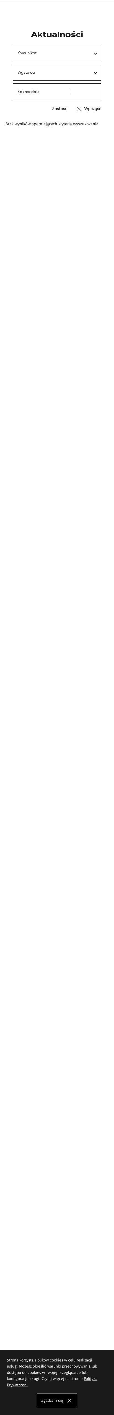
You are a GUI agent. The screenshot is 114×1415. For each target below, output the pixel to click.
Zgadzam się (52, 1400)
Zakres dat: (28, 91)
